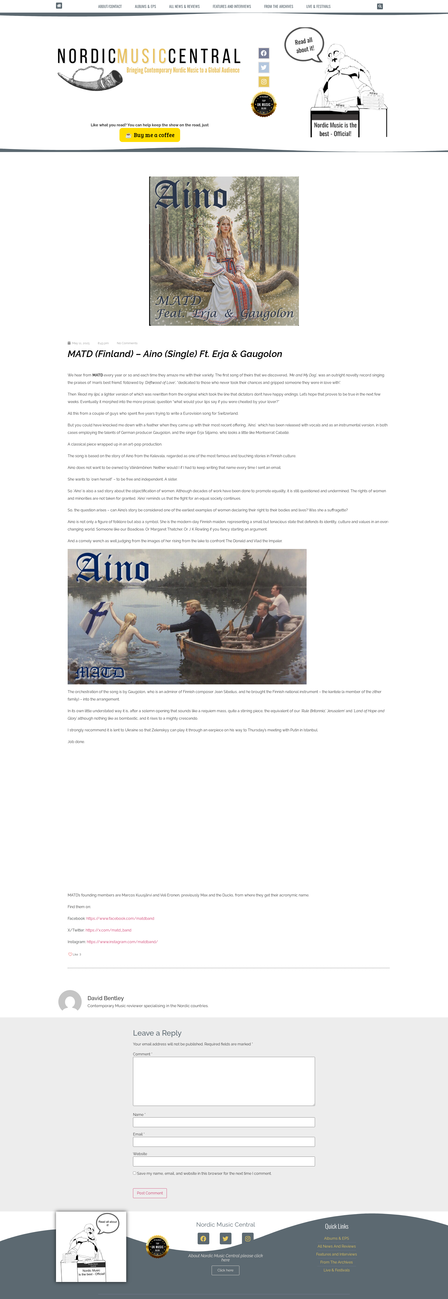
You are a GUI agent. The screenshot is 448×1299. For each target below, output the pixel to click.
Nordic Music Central (225, 1224)
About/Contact (110, 6)
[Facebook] (264, 53)
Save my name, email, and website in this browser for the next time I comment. (204, 1173)
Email (139, 1134)
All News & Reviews (184, 6)
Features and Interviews (232, 6)
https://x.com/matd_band (108, 930)
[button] (380, 6)
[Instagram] (264, 82)
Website (140, 1154)
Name (139, 1115)
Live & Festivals (318, 6)
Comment (142, 1054)
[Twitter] (264, 67)
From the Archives (278, 6)
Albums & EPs (145, 6)
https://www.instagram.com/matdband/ (122, 942)
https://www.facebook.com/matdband (120, 918)
